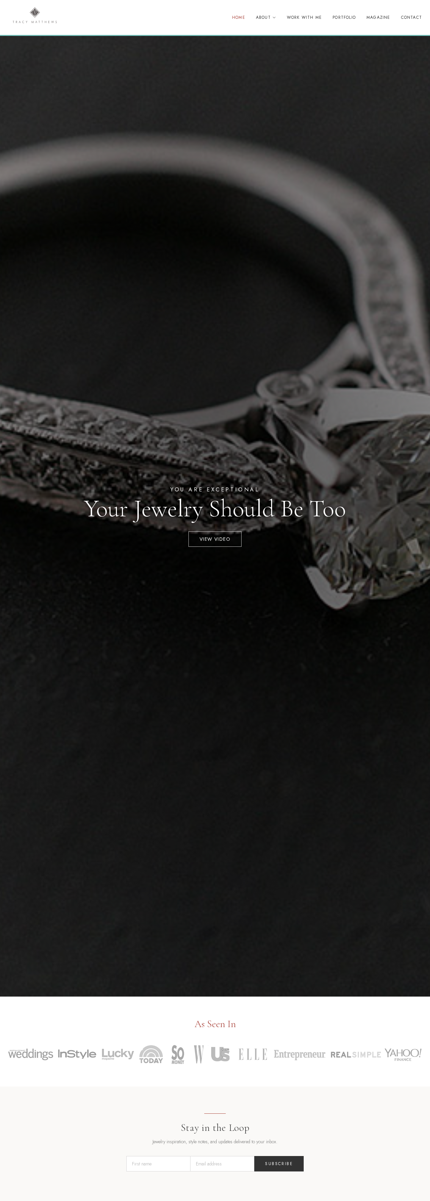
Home (238, 17)
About (263, 17)
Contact (411, 17)
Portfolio (344, 17)
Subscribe (279, 1164)
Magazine (378, 17)
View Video (215, 539)
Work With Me (304, 17)
